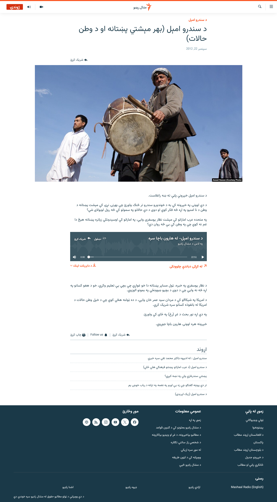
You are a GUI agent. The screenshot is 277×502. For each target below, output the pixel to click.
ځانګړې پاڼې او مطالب (250, 465)
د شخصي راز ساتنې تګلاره (186, 443)
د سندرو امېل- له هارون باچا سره (175, 238)
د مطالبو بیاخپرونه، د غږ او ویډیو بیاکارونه (176, 435)
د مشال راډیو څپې (190, 465)
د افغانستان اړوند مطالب (248, 435)
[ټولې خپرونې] (29, 7)
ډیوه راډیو (131, 487)
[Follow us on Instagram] (106, 422)
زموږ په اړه (195, 420)
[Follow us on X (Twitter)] (125, 422)
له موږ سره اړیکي (191, 450)
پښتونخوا (257, 428)
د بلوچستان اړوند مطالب (248, 450)
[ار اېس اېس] (96, 422)
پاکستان (258, 443)
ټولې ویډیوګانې (254, 420)
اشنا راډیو (67, 487)
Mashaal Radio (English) (247, 487)
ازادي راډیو (194, 487)
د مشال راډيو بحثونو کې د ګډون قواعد (178, 428)
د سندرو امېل (198, 20)
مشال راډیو (184, 243)
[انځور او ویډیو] (41, 7)
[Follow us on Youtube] (115, 422)
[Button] (78, 60)
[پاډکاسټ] (86, 422)
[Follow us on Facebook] (134, 422)
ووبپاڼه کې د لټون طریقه (186, 458)
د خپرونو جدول (254, 458)
